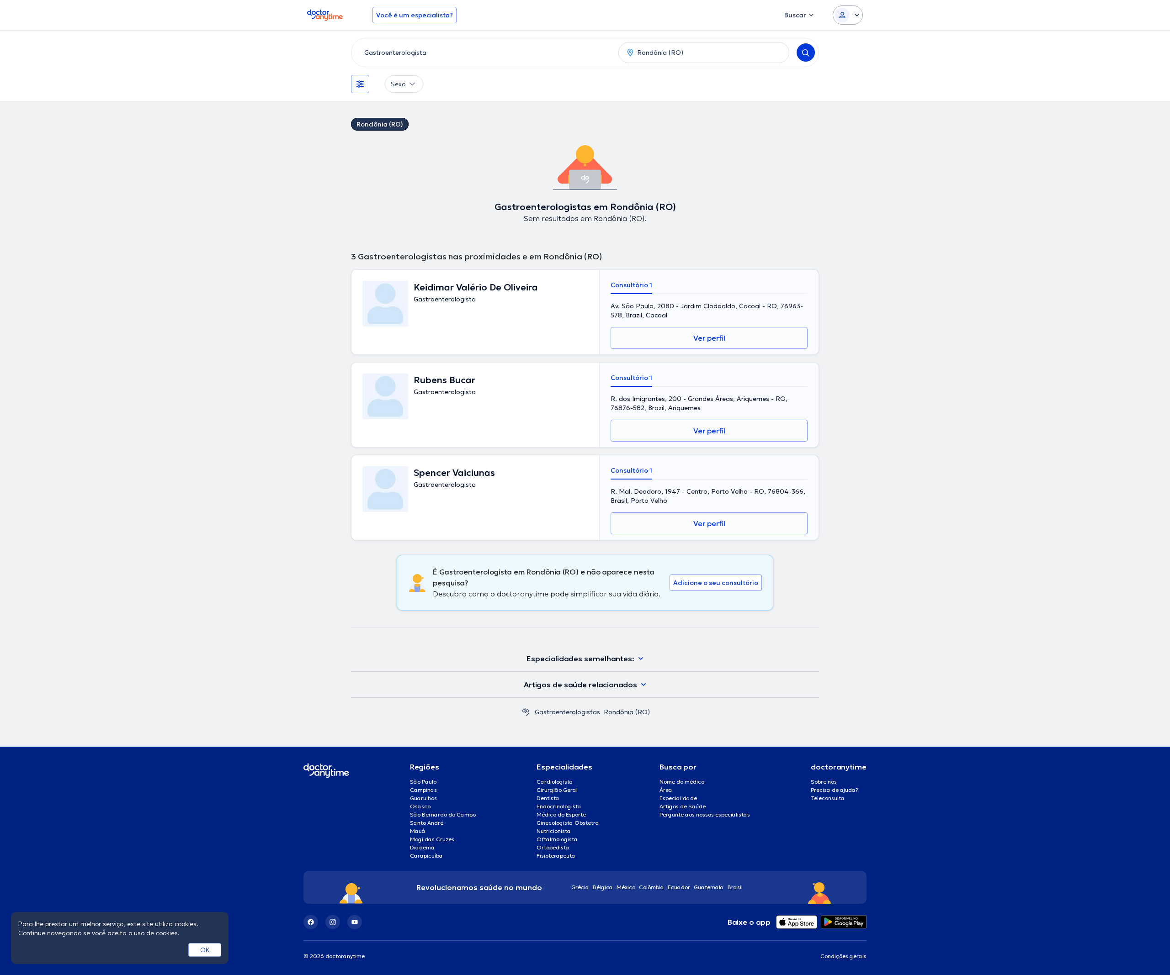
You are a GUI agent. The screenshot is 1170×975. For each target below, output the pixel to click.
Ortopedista (553, 847)
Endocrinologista (559, 806)
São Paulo (423, 781)
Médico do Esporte (561, 814)
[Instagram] (332, 922)
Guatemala (709, 887)
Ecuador (679, 887)
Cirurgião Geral (557, 789)
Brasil (735, 887)
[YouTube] (354, 922)
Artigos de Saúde (682, 806)
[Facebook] (310, 922)
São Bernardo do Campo (443, 814)
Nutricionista (554, 830)
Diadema (422, 847)
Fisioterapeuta (556, 855)
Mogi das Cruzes (432, 839)
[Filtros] (360, 84)
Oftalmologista (557, 839)
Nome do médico (681, 781)
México (626, 887)
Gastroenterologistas (567, 712)
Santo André (426, 822)
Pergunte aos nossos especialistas (704, 814)
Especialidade (678, 798)
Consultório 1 (631, 285)
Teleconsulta (828, 798)
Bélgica (603, 887)
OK (205, 950)
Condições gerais (843, 956)
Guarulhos (423, 798)
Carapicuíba (426, 855)
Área (665, 789)
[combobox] (483, 52)
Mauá (417, 830)
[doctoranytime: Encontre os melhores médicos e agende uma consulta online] (525, 711)
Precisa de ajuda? (834, 789)
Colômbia (651, 887)
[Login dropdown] (848, 15)
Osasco (420, 806)
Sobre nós (824, 781)
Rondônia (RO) (379, 124)
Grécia (580, 887)
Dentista (548, 798)
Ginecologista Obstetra (568, 822)
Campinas (423, 789)
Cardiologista (555, 781)
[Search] (806, 52)
